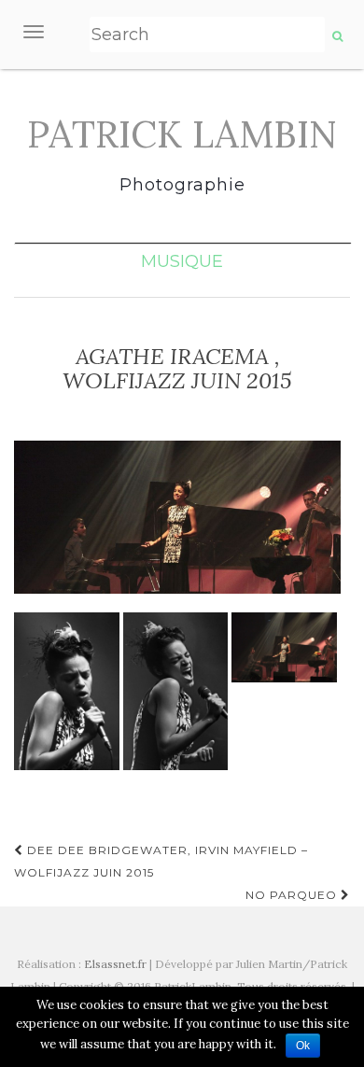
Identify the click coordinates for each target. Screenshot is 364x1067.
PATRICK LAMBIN (182, 134)
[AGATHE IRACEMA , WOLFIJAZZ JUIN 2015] (177, 518)
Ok (303, 1045)
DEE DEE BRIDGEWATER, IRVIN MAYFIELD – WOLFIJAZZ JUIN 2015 (161, 861)
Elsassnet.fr (115, 964)
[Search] (337, 36)
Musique (182, 261)
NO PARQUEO (293, 895)
